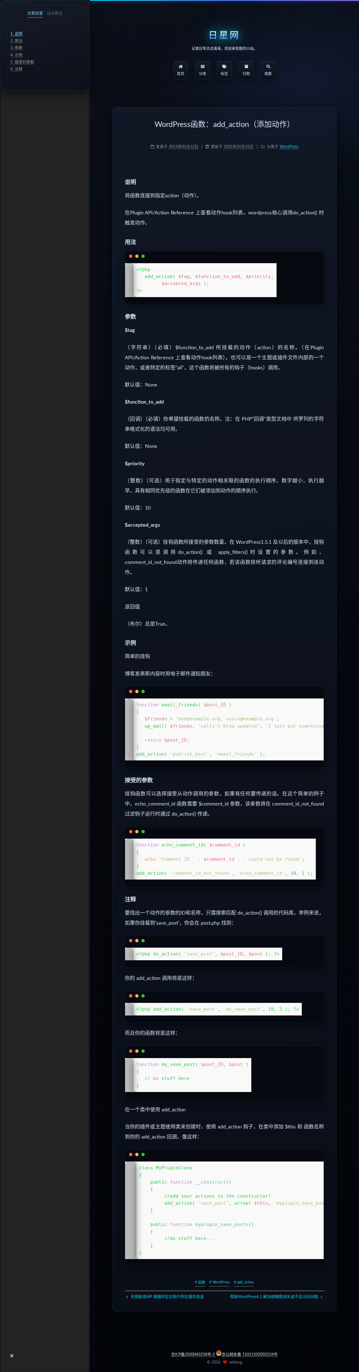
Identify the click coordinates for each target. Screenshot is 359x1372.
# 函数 (200, 1282)
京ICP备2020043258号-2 (193, 1355)
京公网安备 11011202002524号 (250, 1355)
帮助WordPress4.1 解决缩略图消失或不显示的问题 (274, 1297)
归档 (246, 74)
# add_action (244, 1282)
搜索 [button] (268, 74)
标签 (224, 74)
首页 (180, 74)
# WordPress (219, 1282)
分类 (202, 74)
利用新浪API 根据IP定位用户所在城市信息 (167, 1297)
